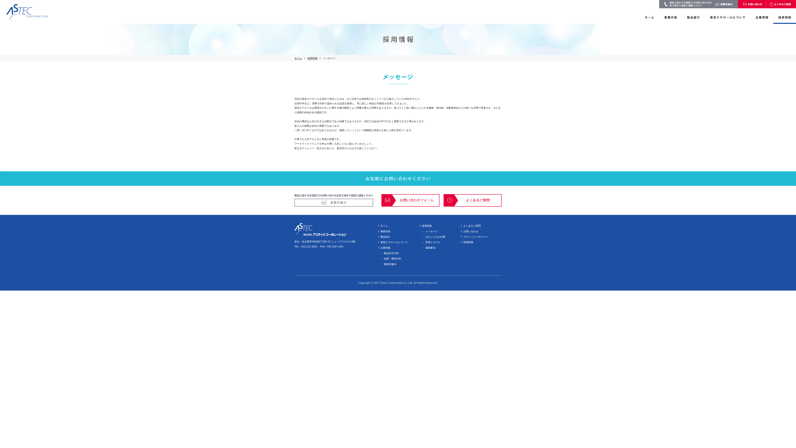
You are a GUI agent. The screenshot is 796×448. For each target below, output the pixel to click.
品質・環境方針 (392, 258)
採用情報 (312, 58)
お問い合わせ (470, 231)
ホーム (298, 58)
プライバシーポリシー (475, 236)
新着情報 (468, 242)
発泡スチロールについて (394, 242)
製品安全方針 (391, 253)
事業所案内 (390, 264)
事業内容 (385, 231)
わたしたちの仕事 (435, 236)
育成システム (432, 242)
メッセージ (431, 231)
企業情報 (385, 247)
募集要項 (430, 247)
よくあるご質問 (472, 225)
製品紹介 (385, 236)
